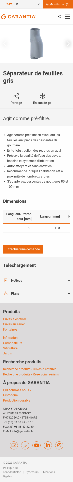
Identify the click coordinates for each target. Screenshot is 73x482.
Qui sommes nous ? (17, 390)
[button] (68, 43)
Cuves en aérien (14, 324)
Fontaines (10, 329)
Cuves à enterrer (14, 319)
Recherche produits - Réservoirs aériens (31, 374)
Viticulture (10, 348)
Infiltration (10, 338)
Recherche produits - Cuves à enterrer (29, 369)
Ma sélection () (59, 4)
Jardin (7, 353)
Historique (10, 395)
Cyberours (32, 472)
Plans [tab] (15, 293)
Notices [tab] (16, 280)
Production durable (16, 400)
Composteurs (12, 343)
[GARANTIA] (18, 16)
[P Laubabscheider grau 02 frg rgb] (36, 44)
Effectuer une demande (23, 249)
